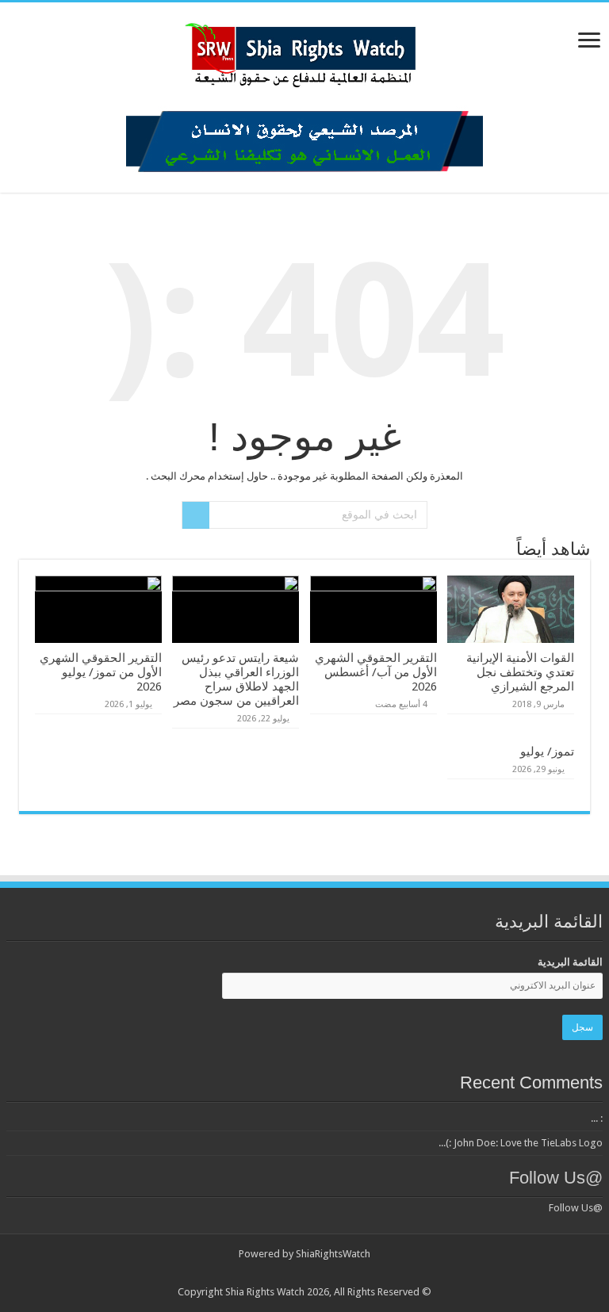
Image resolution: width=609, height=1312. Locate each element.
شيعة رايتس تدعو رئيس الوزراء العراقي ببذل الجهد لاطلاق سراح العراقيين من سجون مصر (236, 679)
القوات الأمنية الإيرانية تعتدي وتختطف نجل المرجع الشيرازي (520, 672)
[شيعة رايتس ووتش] (304, 51)
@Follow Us (556, 1178)
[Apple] (282, 1273)
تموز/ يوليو (547, 751)
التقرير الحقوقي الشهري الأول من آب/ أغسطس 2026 (376, 672)
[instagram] (267, 1273)
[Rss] (387, 1273)
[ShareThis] (297, 1273)
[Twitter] (357, 1273)
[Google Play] (252, 1273)
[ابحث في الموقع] (195, 515)
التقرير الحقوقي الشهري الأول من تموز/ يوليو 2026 (101, 672)
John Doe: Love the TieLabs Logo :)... (521, 1143)
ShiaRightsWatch (333, 1254)
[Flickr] (327, 1273)
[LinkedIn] (342, 1273)
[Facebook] (372, 1273)
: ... (597, 1118)
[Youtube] (312, 1273)
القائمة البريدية (570, 962)
